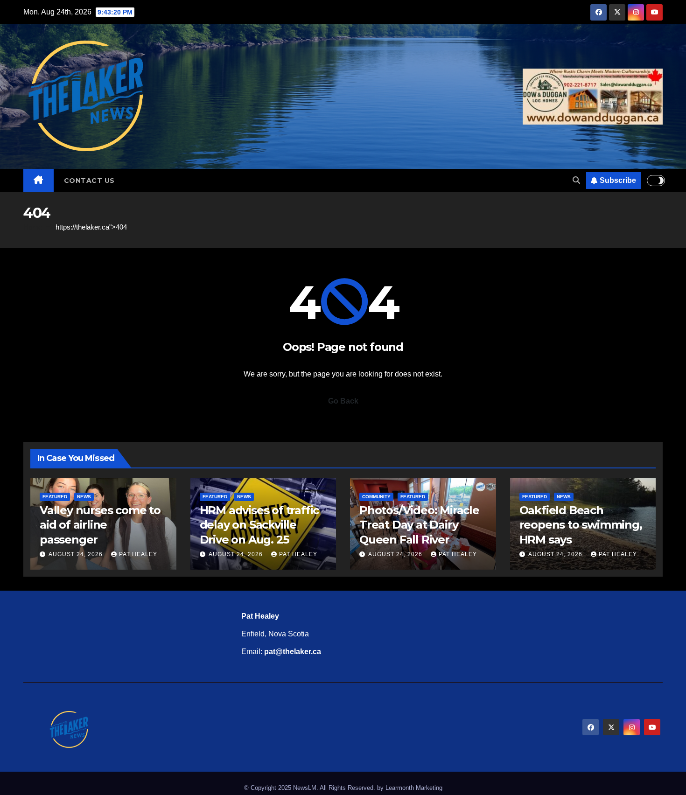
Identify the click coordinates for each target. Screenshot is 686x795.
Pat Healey (138, 554)
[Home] (38, 180)
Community (376, 496)
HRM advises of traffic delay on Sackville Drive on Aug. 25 (259, 524)
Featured (54, 496)
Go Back (343, 401)
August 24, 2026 (77, 554)
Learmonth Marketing (413, 787)
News (84, 496)
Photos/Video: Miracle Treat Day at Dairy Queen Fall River (419, 524)
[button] (576, 180)
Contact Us (89, 180)
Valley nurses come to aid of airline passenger (100, 524)
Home (32, 227)
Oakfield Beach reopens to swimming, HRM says (580, 524)
